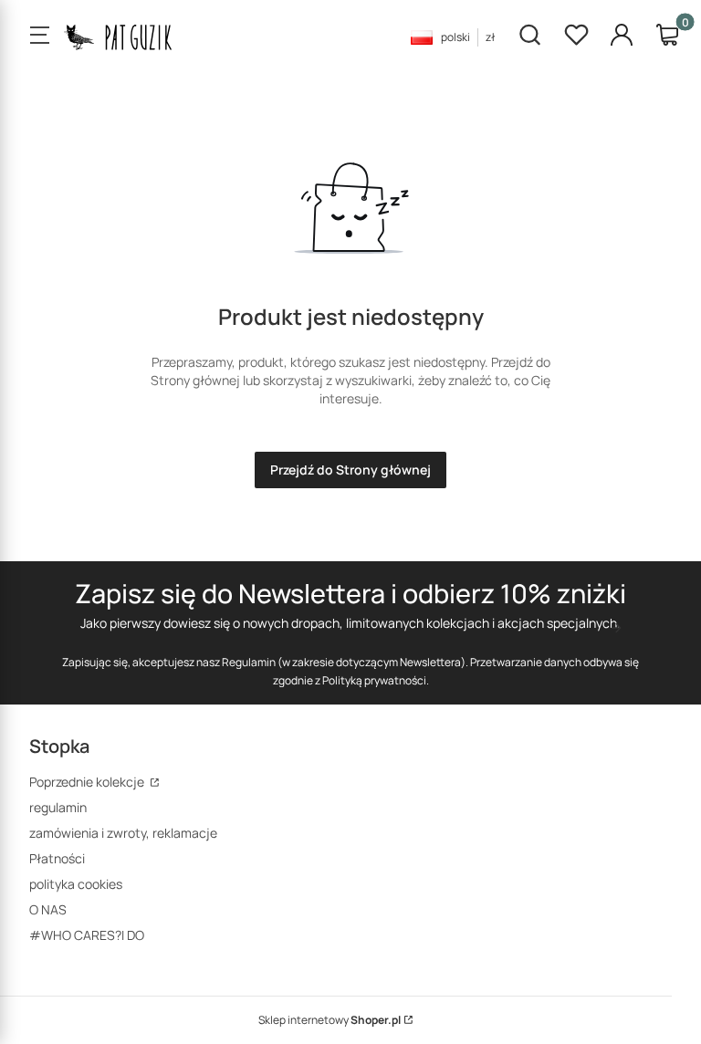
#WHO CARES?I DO (86, 935)
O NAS (48, 909)
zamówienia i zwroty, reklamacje (123, 832)
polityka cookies (75, 884)
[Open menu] (39, 36)
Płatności (57, 858)
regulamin (58, 807)
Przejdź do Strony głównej (350, 469)
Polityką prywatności (374, 680)
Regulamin (249, 662)
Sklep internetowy (329, 1020)
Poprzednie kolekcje (88, 781)
